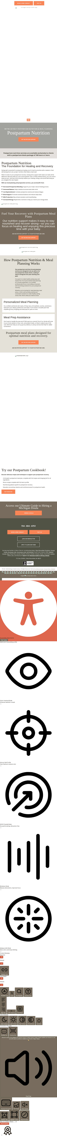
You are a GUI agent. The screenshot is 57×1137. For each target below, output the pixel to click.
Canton (52, 554)
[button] (1, 579)
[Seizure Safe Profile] (0, 766)
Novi (8, 554)
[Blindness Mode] (0, 889)
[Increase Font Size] (1, 957)
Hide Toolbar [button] (4, 640)
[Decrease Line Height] (1, 985)
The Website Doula (38, 569)
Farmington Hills (21, 552)
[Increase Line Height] (1, 978)
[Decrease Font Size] (1, 963)
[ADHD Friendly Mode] (0, 828)
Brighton (47, 550)
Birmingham (30, 552)
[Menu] (28, 120)
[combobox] (28, 574)
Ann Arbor (32, 550)
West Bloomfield (40, 550)
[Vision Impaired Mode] (0, 704)
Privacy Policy (47, 569)
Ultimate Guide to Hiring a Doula (39, 555)
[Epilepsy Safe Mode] (0, 951)
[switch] (0, 703)
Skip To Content (4, 1121)
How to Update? (44, 1038)
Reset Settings (4, 1123)
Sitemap (53, 569)
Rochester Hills (12, 552)
